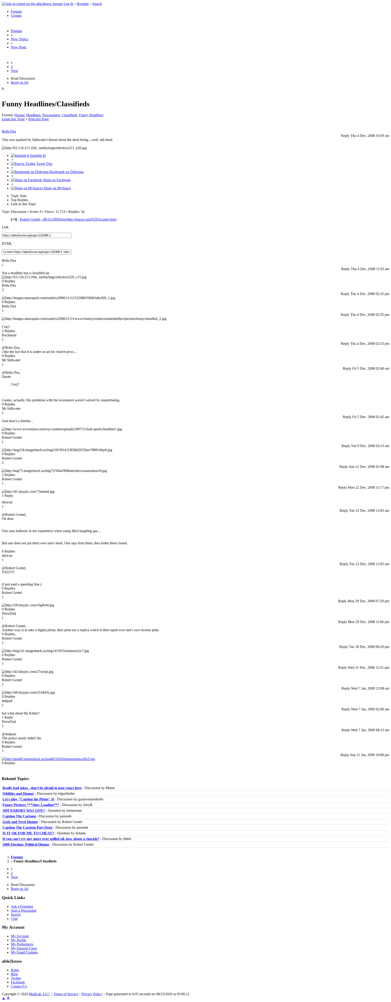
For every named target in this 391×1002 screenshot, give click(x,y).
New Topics (19, 39)
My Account (20, 936)
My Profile (18, 940)
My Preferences (22, 944)
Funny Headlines (91, 115)
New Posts (18, 47)
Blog (14, 974)
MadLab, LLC (39, 994)
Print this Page (38, 119)
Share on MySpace (57, 188)
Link (5, 227)
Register (83, 4)
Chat (14, 919)
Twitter (16, 978)
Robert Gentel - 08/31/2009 (68, 219)
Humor (19, 115)
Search (97, 4)
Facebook (18, 982)
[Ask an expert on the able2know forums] (32, 4)
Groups (16, 15)
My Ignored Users (24, 948)
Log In (68, 4)
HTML (7, 243)
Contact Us (19, 986)
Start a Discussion (23, 910)
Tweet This (43, 164)
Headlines (33, 115)
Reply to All (19, 82)
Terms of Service (66, 994)
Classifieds (69, 115)
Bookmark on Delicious (66, 172)
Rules (15, 970)
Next (14, 71)
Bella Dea (9, 131)
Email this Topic (13, 119)
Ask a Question (22, 906)
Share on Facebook (56, 180)
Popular (16, 31)
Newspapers (51, 115)
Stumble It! (37, 155)
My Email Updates (24, 952)
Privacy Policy (91, 994)
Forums (16, 11)
